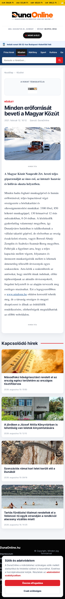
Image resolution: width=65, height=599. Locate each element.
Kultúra (53, 52)
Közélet (21, 52)
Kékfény (33, 52)
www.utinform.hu (17, 294)
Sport (43, 52)
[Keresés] (59, 60)
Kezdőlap (8, 72)
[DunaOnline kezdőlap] (32, 16)
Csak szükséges (32, 591)
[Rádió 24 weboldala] (32, 88)
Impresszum (6, 553)
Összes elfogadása (32, 583)
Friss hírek (9, 52)
